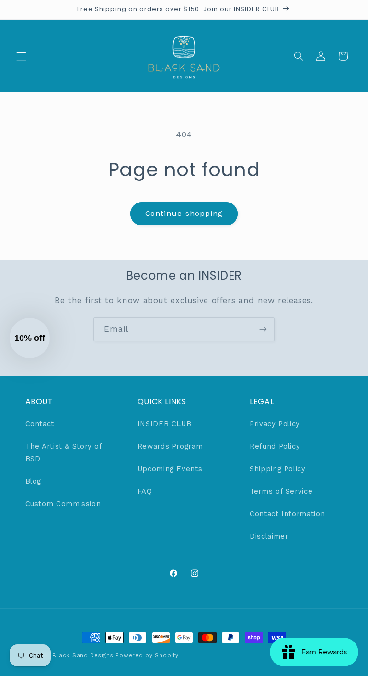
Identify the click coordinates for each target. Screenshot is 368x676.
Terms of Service (281, 491)
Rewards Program (170, 446)
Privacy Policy (275, 423)
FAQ (145, 491)
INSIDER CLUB (165, 423)
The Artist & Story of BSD (63, 452)
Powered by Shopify (146, 655)
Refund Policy (275, 446)
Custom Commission (63, 503)
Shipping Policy (277, 468)
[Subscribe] (263, 329)
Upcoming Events (170, 468)
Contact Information (287, 513)
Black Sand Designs (82, 655)
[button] (21, 56)
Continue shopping (184, 213)
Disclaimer (269, 536)
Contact (39, 423)
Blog (33, 481)
